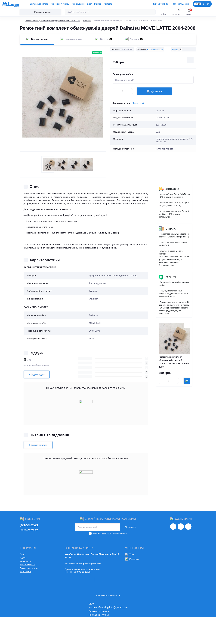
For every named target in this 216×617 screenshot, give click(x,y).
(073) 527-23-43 (29, 525)
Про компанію (78, 4)
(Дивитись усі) (138, 103)
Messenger (134, 559)
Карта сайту (25, 572)
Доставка (172, 189)
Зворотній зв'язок (27, 565)
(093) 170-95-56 (29, 529)
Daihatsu (87, 20)
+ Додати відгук (36, 374)
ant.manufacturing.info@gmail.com (83, 563)
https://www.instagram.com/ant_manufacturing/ (173, 526)
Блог (89, 4)
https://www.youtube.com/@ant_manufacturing (188, 526)
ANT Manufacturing (155, 49)
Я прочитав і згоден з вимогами (110, 533)
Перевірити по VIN (123, 74)
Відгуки (97, 4)
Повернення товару (60, 4)
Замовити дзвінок (181, 4)
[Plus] (129, 91)
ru (203, 4)
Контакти (108, 4)
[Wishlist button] (190, 60)
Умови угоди (106, 533)
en (208, 4)
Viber (131, 554)
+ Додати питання (38, 445)
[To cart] (187, 381)
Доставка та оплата (39, 4)
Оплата (171, 229)
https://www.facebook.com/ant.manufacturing (181, 526)
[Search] (153, 12)
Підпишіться (130, 527)
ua (199, 4)
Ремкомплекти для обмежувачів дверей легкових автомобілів (52, 20)
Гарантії (171, 277)
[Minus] (116, 91)
